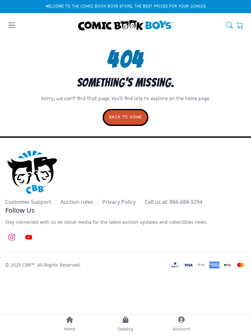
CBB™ (28, 265)
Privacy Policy (119, 201)
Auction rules (76, 201)
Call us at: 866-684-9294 (173, 201)
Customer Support (28, 201)
